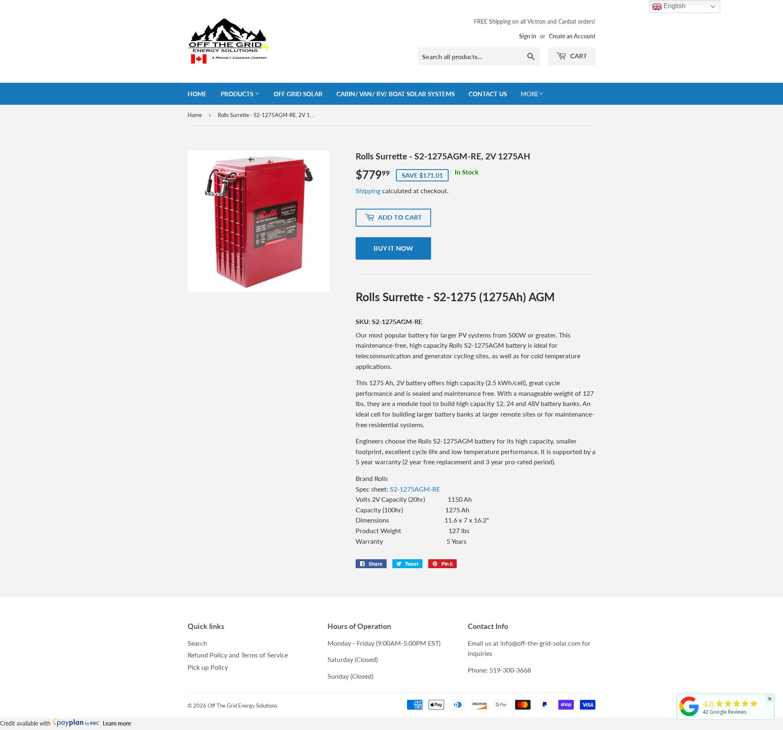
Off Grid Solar (298, 93)
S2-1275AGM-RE (415, 489)
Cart (577, 56)
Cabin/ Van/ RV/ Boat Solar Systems (395, 93)
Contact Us (488, 93)
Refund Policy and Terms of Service (238, 655)
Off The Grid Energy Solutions (242, 705)
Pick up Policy (208, 667)
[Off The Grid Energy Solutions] (689, 716)
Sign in (527, 36)
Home (197, 93)
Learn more (117, 723)
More (530, 93)
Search (197, 643)
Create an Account (572, 36)
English (674, 5)
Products (238, 93)
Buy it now (393, 248)
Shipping (368, 190)
